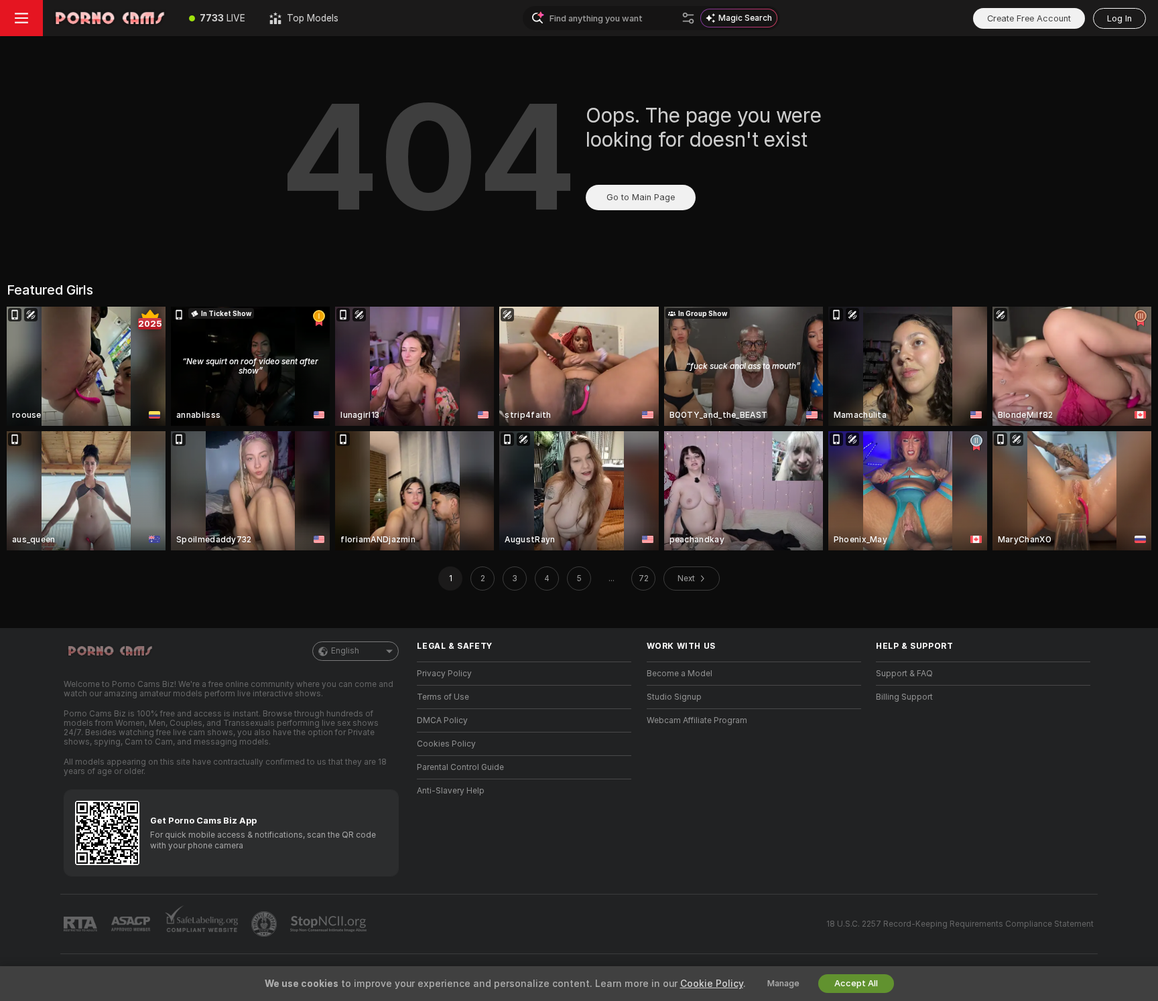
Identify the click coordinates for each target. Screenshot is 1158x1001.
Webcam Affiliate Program (697, 720)
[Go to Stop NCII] (329, 924)
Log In (1119, 18)
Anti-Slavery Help (451, 790)
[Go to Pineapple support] (265, 924)
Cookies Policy (446, 744)
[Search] (688, 18)
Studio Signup (674, 697)
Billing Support (904, 697)
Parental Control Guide (460, 767)
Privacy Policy (444, 673)
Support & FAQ (904, 673)
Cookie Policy (711, 983)
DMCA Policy (442, 720)
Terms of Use (443, 697)
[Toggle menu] (21, 18)
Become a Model (679, 673)
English (345, 651)
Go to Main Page (640, 197)
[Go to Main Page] (110, 18)
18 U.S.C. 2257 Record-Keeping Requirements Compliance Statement (960, 924)
